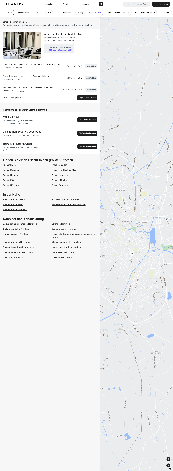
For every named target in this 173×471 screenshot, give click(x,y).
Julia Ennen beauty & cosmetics (22, 131)
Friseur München (60, 180)
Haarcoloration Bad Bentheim (66, 199)
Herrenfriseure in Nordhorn (16, 234)
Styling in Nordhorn (61, 224)
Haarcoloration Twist (13, 204)
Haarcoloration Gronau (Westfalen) (69, 204)
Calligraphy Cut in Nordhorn (16, 229)
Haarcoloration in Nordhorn (16, 242)
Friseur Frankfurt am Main (64, 170)
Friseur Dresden (59, 165)
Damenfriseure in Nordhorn (65, 229)
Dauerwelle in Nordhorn (63, 252)
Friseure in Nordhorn (62, 257)
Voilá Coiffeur (11, 116)
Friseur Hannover (60, 175)
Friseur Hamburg (11, 175)
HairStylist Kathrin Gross (18, 143)
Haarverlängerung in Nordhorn (18, 252)
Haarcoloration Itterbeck (15, 209)
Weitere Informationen (12, 98)
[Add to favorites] (38, 35)
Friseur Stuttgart (60, 185)
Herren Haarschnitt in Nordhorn (67, 247)
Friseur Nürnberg (11, 185)
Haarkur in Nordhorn (13, 257)
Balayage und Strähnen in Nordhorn (20, 224)
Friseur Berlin (9, 165)
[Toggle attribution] (170, 468)
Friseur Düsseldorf (12, 170)
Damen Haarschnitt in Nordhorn (18, 247)
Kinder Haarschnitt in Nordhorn (67, 242)
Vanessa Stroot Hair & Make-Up (63, 34)
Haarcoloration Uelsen (14, 199)
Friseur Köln (9, 180)
